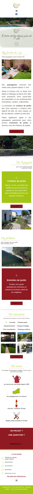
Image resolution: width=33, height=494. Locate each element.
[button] (16, 10)
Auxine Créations (23, 489)
